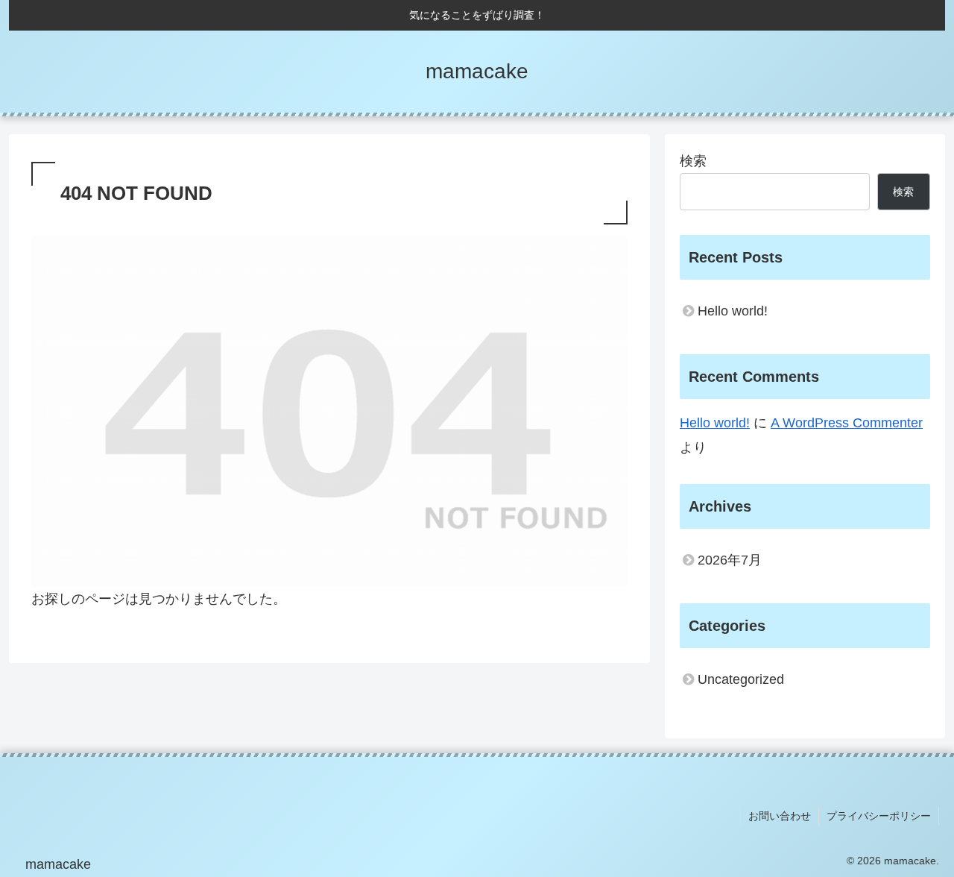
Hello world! (733, 311)
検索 (693, 161)
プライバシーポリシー (879, 816)
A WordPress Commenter (847, 422)
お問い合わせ (779, 816)
